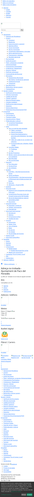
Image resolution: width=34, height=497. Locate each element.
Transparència (7, 395)
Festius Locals (7, 444)
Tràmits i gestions (8, 404)
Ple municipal (7, 374)
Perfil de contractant (9, 386)
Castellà (8, 11)
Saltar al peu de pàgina (9, 5)
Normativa (6, 389)
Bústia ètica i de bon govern (11, 393)
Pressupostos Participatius (11, 380)
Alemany (8, 15)
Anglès (8, 13)
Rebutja (24, 494)
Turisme (5, 442)
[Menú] (2, 33)
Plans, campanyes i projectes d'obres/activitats (17, 378)
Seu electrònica (8, 391)
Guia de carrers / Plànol (10, 425)
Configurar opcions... (6, 494)
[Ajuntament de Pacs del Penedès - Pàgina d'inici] (11, 25)
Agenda (5, 286)
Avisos (5, 288)
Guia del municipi (8, 438)
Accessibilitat (7, 472)
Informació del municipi (10, 440)
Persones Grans (8, 436)
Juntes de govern (8, 376)
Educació (6, 431)
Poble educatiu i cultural (10, 427)
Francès (8, 17)
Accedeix (3, 305)
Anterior (3, 325)
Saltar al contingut (8, 3)
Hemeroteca (7, 461)
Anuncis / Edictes (8, 384)
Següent (8, 325)
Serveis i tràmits (6, 397)
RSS (4, 459)
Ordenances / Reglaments (11, 382)
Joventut (5, 434)
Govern (5, 373)
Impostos (6, 412)
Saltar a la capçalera (8, 1)
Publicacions (7, 291)
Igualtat (5, 433)
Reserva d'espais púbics (10, 406)
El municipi (4, 418)
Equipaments (7, 419)
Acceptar (29, 494)
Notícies (5, 289)
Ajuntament (4, 369)
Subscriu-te (4, 339)
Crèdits (5, 466)
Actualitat (4, 448)
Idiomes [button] (5, 8)
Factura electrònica (9, 414)
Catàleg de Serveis (8, 403)
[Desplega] (16, 264)
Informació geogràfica (10, 446)
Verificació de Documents (11, 399)
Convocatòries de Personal (11, 388)
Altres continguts (9, 264)
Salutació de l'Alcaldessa (10, 371)
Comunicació (7, 455)
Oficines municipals (9, 401)
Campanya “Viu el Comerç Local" (13, 457)
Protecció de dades (9, 468)
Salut (4, 429)
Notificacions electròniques (11, 410)
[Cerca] (21, 30)
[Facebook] (13, 464)
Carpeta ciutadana (8, 408)
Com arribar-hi (7, 421)
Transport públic (8, 423)
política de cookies (16, 491)
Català (8, 10)
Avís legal (6, 470)
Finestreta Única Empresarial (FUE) (13, 416)
